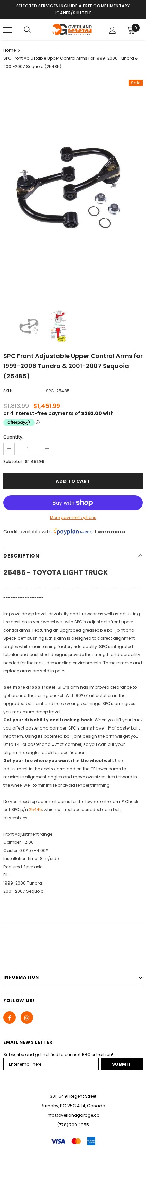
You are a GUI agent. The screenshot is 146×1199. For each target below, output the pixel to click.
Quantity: (13, 437)
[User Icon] (112, 30)
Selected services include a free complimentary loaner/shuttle (73, 9)
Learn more (110, 531)
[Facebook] (9, 1017)
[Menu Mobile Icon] (7, 30)
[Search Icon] (27, 30)
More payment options (73, 517)
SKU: (7, 391)
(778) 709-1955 (73, 1125)
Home (9, 50)
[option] (73, 189)
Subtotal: (13, 461)
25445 (35, 809)
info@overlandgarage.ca (73, 1115)
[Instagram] (27, 1017)
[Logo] (72, 29)
